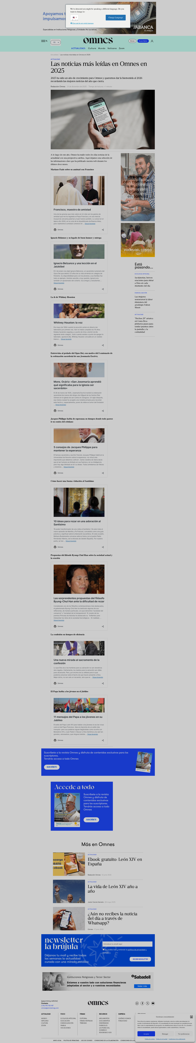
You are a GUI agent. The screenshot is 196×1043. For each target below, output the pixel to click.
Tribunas (83, 1023)
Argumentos (104, 1018)
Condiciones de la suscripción (131, 1040)
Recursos (103, 1014)
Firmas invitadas (86, 1021)
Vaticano (112, 48)
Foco (63, 1014)
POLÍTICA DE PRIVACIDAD (71, 1040)
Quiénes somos (124, 1018)
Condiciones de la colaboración (177, 1039)
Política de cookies (150, 1039)
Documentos (104, 1021)
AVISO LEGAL (57, 1040)
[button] (191, 1017)
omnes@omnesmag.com (50, 1008)
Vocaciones (66, 1028)
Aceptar (146, 1034)
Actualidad (54, 55)
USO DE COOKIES (86, 1040)
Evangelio (103, 1025)
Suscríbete (143, 41)
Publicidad (122, 1021)
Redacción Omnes (58, 87)
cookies (106, 952)
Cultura (92, 48)
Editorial (83, 1018)
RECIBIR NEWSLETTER (140, 959)
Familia (63, 1025)
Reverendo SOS (105, 1032)
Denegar (165, 1034)
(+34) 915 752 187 (47, 1005)
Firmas (82, 1014)
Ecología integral (68, 1018)
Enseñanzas (104, 1023)
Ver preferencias (184, 1034)
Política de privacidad (161, 1039)
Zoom (122, 48)
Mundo (101, 48)
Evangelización (67, 1023)
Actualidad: (78, 48)
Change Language (115, 17)
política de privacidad (136, 950)
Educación (65, 1021)
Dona (132, 41)
